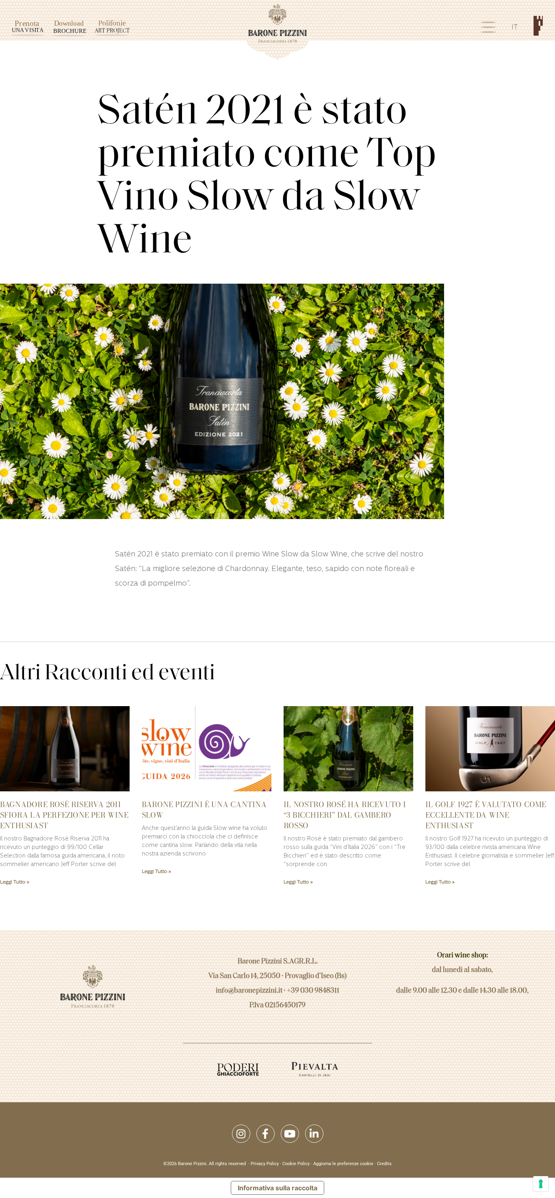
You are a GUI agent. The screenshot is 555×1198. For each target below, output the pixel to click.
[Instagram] (241, 1134)
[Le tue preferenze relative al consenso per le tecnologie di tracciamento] (540, 1184)
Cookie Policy (296, 1163)
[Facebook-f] (265, 1134)
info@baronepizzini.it (249, 991)
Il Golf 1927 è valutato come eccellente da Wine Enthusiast (485, 815)
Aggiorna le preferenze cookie (343, 1163)
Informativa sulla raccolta (277, 1188)
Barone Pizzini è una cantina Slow (204, 810)
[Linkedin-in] (314, 1134)
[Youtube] (290, 1134)
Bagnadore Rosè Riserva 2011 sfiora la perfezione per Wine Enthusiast (64, 815)
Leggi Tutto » (14, 882)
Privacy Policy (265, 1163)
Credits (384, 1163)
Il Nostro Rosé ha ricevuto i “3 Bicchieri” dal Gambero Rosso (345, 815)
